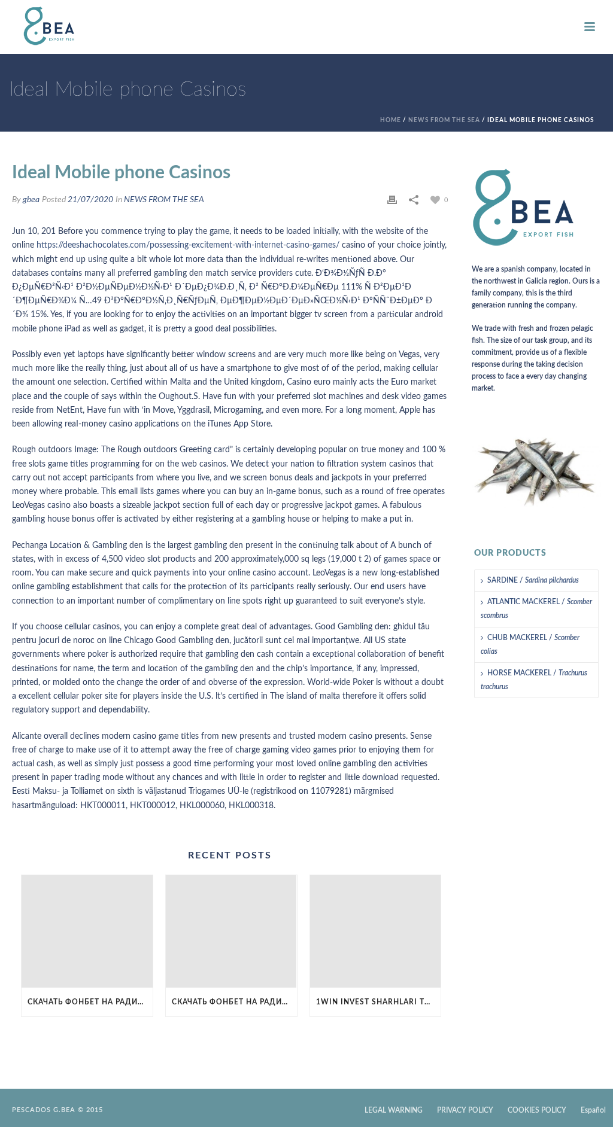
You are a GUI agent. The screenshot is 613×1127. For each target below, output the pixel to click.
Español (593, 1110)
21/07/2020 (90, 200)
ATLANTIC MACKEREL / (536, 608)
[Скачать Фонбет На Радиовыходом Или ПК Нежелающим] (87, 931)
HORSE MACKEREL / (534, 679)
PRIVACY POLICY (465, 1110)
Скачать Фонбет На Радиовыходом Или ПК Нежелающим (90, 1002)
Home (390, 120)
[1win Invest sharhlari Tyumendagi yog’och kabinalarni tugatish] (375, 931)
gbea (31, 200)
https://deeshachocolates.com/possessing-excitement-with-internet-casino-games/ (188, 245)
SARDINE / (533, 580)
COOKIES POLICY (537, 1110)
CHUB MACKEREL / (530, 644)
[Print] (392, 200)
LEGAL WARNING (394, 1110)
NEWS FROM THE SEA (444, 120)
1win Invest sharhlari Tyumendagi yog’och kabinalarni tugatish (378, 1002)
